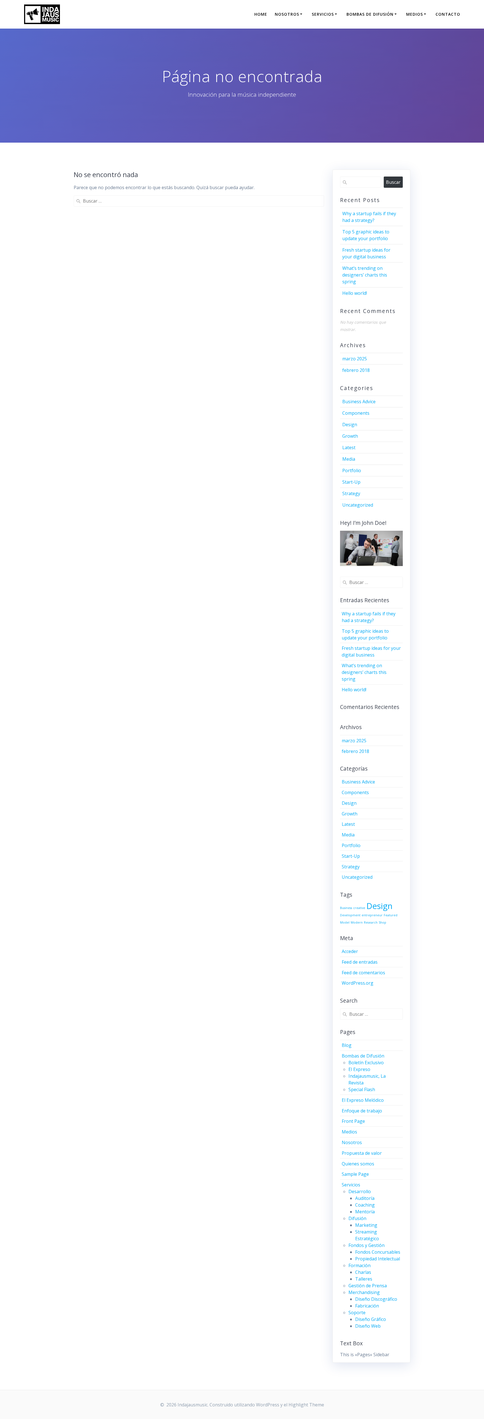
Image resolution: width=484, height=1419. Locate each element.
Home (260, 14)
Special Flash (361, 1089)
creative (359, 908)
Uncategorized (357, 505)
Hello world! (354, 293)
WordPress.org (357, 983)
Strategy (351, 493)
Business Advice (359, 401)
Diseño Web (368, 1326)
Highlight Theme (306, 1405)
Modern (357, 922)
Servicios (323, 14)
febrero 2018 (356, 370)
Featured (390, 915)
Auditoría (364, 1198)
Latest (348, 447)
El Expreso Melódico (363, 1100)
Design (349, 424)
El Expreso (359, 1069)
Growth (350, 436)
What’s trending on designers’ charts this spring (364, 275)
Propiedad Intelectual (377, 1259)
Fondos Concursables (377, 1252)
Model (345, 922)
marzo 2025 (354, 359)
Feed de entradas (360, 962)
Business (346, 908)
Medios (414, 14)
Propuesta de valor (362, 1153)
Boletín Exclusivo (366, 1062)
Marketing (366, 1225)
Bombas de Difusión (370, 14)
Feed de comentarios (363, 973)
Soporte (357, 1312)
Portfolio (351, 470)
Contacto (448, 14)
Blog (347, 1045)
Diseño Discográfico (376, 1299)
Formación (359, 1265)
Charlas (363, 1272)
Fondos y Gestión (366, 1245)
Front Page (353, 1121)
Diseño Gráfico (370, 1319)
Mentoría (365, 1212)
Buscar (393, 182)
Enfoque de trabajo (362, 1111)
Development (350, 915)
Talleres (363, 1279)
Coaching (365, 1205)
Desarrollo (359, 1191)
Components (355, 413)
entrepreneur (372, 915)
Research (371, 922)
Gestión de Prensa (367, 1286)
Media (348, 459)
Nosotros (287, 14)
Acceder (350, 951)
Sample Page (355, 1174)
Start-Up (351, 482)
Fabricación (367, 1306)
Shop (382, 922)
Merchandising (364, 1292)
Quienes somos (358, 1164)
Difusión (357, 1218)
